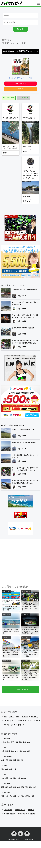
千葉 (12, 751)
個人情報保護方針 (9, 814)
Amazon (20, 89)
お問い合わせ (8, 809)
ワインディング (19, 721)
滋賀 (14, 778)
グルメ (11, 717)
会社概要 (33, 814)
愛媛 (22, 787)
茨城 (20, 751)
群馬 (28, 751)
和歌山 (23, 778)
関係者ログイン (20, 809)
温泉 (17, 717)
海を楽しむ (34, 717)
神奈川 (7, 751)
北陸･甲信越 (8, 756)
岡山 (2, 787)
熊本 (14, 796)
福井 (22, 760)
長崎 (10, 796)
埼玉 (16, 751)
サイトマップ (22, 814)
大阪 (2, 778)
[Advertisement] (20, 559)
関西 (5, 774)
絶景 (5, 717)
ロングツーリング (9, 725)
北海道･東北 (8, 738)
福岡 (2, 796)
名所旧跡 (25, 717)
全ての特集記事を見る (20, 689)
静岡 (6, 769)
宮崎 (22, 796)
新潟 (10, 760)
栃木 (24, 751)
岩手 (12, 742)
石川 (18, 760)
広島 (6, 787)
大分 (18, 796)
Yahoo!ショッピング (20, 83)
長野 (6, 760)
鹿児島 (27, 796)
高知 (30, 787)
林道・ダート (22, 725)
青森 (8, 742)
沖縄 (32, 796)
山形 (24, 742)
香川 (26, 787)
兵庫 (6, 778)
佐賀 (6, 796)
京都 (10, 778)
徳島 (34, 787)
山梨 (2, 760)
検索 (21, 29)
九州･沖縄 (7, 792)
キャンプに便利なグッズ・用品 (20, 78)
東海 (5, 765)
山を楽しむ (7, 721)
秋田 (16, 742)
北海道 (3, 742)
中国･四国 (7, 783)
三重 (14, 769)
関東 (5, 747)
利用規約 (31, 809)
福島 (28, 742)
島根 (14, 787)
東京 (2, 751)
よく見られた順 (23, 97)
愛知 (2, 769)
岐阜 (10, 769)
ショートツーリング (33, 721)
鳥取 (10, 787)
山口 (18, 787)
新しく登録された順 (8, 97)
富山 (14, 760)
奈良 (18, 778)
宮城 (20, 742)
